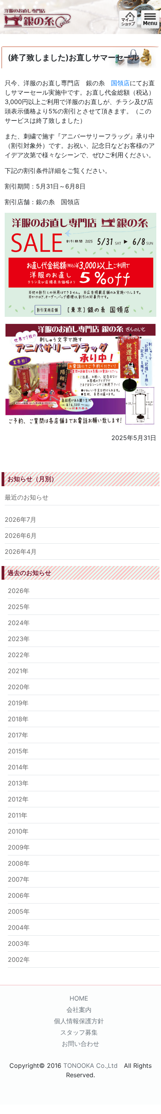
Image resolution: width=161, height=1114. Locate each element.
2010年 (18, 831)
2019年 (18, 703)
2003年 (19, 943)
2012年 (18, 799)
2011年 (17, 815)
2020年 (19, 687)
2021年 (18, 671)
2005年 (19, 911)
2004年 (19, 927)
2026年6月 (21, 535)
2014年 (18, 767)
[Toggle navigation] (150, 19)
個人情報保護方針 (79, 1021)
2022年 (19, 655)
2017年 (18, 735)
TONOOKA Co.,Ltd (90, 1065)
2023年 (19, 639)
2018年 (18, 719)
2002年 (19, 959)
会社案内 (78, 1009)
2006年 (19, 895)
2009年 (19, 847)
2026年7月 (20, 519)
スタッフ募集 (79, 1032)
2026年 (19, 591)
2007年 (18, 879)
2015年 (18, 751)
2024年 (19, 623)
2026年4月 (21, 551)
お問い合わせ (80, 1044)
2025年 (19, 607)
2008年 (19, 863)
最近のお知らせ (26, 497)
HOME (79, 998)
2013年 (18, 783)
